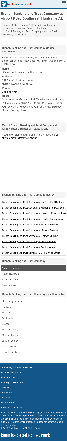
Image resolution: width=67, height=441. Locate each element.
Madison (6, 312)
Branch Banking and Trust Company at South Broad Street (31, 252)
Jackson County (10, 340)
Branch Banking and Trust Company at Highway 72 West (30, 235)
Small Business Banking (12, 372)
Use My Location (13, 301)
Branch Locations (10, 268)
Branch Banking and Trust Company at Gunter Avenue (29, 241)
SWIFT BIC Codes (11, 279)
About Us (5, 387)
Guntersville (8, 318)
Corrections (6, 397)
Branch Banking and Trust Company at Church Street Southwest (34, 202)
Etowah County (9, 351)
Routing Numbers (10, 273)
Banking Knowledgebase (13, 382)
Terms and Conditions (11, 407)
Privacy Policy (7, 402)
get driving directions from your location (30, 136)
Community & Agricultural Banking (17, 367)
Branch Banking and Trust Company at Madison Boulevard (31, 224)
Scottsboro (7, 323)
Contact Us (6, 392)
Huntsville (7, 306)
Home (5, 24)
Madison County (10, 329)
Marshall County (10, 335)
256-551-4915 (10, 91)
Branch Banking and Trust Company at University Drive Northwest (34, 213)
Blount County (9, 346)
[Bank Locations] (16, 3)
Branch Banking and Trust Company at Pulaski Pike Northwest (32, 218)
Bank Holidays (9, 285)
